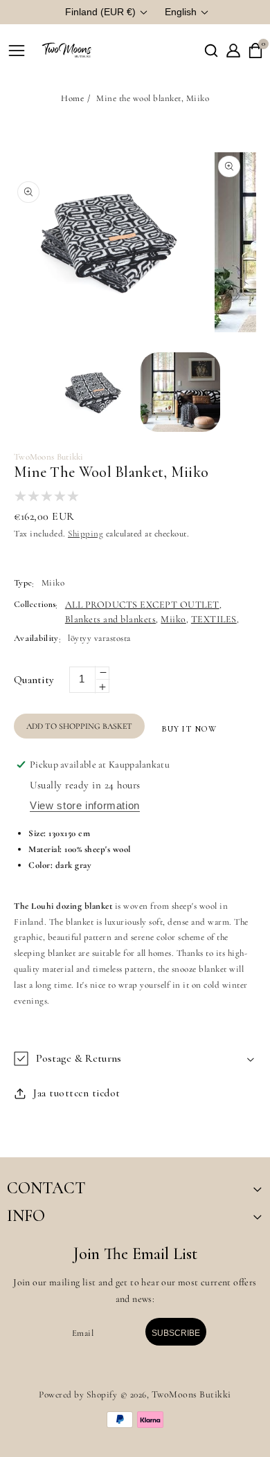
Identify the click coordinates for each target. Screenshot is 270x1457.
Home (72, 98)
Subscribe (176, 1333)
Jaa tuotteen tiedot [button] (76, 1093)
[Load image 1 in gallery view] (94, 392)
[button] (211, 50)
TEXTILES (214, 619)
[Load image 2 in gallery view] (180, 392)
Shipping (85, 533)
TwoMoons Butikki (191, 1394)
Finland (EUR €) (100, 11)
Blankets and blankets (110, 619)
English (181, 11)
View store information (85, 805)
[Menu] (16, 50)
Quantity (33, 679)
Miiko (173, 619)
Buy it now (189, 729)
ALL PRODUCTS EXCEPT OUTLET (142, 604)
